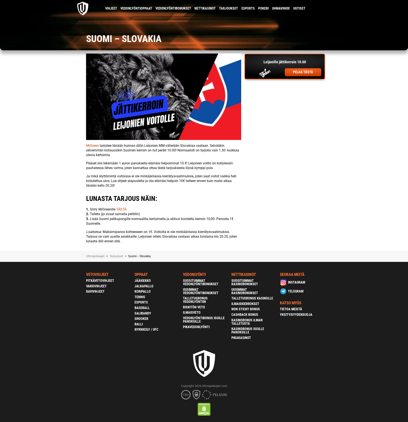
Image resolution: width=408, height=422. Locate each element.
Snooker (141, 319)
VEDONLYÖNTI (194, 274)
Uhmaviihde (281, 8)
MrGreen (92, 146)
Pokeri (263, 8)
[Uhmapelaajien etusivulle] (83, 8)
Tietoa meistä (291, 309)
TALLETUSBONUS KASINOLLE (252, 298)
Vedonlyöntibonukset (173, 8)
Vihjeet (111, 8)
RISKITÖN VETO (194, 307)
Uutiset (299, 8)
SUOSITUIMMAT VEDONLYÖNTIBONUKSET (200, 282)
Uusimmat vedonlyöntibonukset (200, 291)
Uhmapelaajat (95, 256)
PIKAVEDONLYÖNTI (196, 327)
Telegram (295, 291)
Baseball (142, 308)
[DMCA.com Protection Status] (204, 409)
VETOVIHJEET (97, 274)
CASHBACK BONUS (244, 315)
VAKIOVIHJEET (96, 286)
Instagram (296, 282)
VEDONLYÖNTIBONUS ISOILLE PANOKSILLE (204, 319)
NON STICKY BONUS (245, 309)
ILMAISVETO (192, 313)
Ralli (139, 324)
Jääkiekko (143, 281)
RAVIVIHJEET (95, 291)
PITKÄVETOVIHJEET (100, 281)
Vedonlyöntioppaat (136, 8)
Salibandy (143, 313)
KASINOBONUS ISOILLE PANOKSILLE (247, 330)
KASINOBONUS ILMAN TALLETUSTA (247, 322)
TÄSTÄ (121, 209)
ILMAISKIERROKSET (245, 304)
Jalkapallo (144, 286)
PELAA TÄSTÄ (303, 72)
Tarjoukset (228, 8)
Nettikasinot (205, 8)
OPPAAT (141, 274)
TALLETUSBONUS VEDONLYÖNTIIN (195, 300)
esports (248, 8)
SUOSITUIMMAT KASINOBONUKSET (244, 282)
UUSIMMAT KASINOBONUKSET (244, 291)
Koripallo (143, 291)
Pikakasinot (241, 338)
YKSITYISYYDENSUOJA (296, 315)
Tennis (140, 297)
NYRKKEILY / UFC (146, 329)
